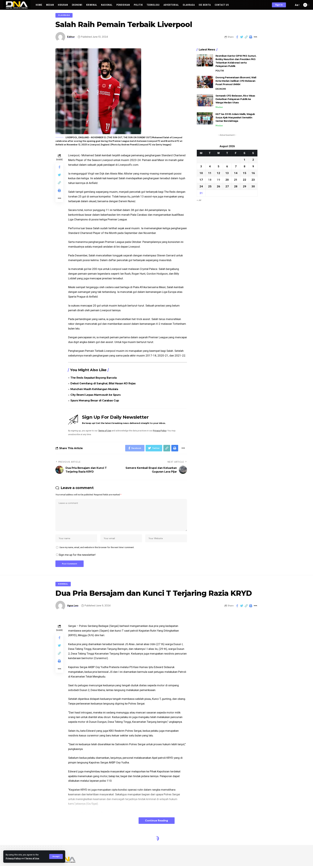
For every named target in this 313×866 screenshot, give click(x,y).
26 (218, 186)
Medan (219, 107)
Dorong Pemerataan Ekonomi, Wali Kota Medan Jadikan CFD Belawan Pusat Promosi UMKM (236, 81)
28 (235, 186)
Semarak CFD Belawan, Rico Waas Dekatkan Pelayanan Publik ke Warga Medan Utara (235, 99)
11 (209, 173)
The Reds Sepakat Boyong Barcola (93, 377)
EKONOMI (221, 89)
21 (235, 179)
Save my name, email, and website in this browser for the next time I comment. (97, 547)
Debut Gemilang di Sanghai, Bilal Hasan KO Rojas (103, 383)
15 (244, 173)
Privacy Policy (13, 858)
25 (209, 186)
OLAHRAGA (64, 15)
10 (201, 173)
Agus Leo (72, 605)
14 (235, 173)
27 (227, 186)
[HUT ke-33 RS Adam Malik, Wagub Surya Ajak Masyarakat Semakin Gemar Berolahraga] (205, 118)
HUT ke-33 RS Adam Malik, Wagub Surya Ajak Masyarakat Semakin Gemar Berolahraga (235, 117)
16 (253, 173)
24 (201, 186)
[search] (290, 5)
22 (244, 179)
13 (227, 173)
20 (227, 179)
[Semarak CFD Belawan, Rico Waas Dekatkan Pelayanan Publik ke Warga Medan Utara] (205, 100)
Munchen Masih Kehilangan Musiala (94, 389)
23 (253, 179)
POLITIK (220, 70)
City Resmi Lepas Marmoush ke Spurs (95, 394)
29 (244, 186)
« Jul (199, 200)
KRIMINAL (63, 584)
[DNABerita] (16, 5)
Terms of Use (32, 858)
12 (218, 173)
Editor (71, 36)
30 (253, 186)
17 (201, 179)
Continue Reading (156, 820)
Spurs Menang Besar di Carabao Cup (94, 400)
